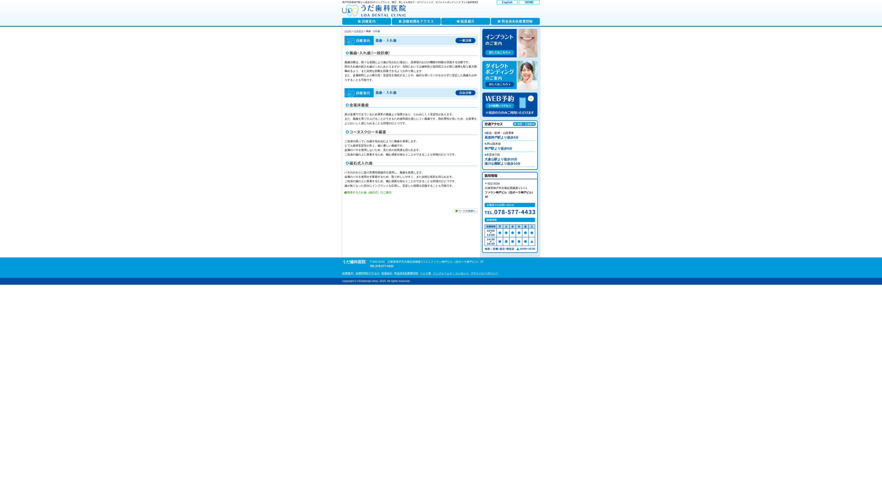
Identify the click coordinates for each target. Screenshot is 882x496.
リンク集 (425, 273)
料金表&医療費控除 (406, 273)
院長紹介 (387, 273)
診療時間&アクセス (367, 273)
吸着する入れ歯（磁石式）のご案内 (369, 192)
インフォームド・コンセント (451, 273)
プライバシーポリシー (484, 273)
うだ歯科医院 (354, 262)
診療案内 (347, 273)
